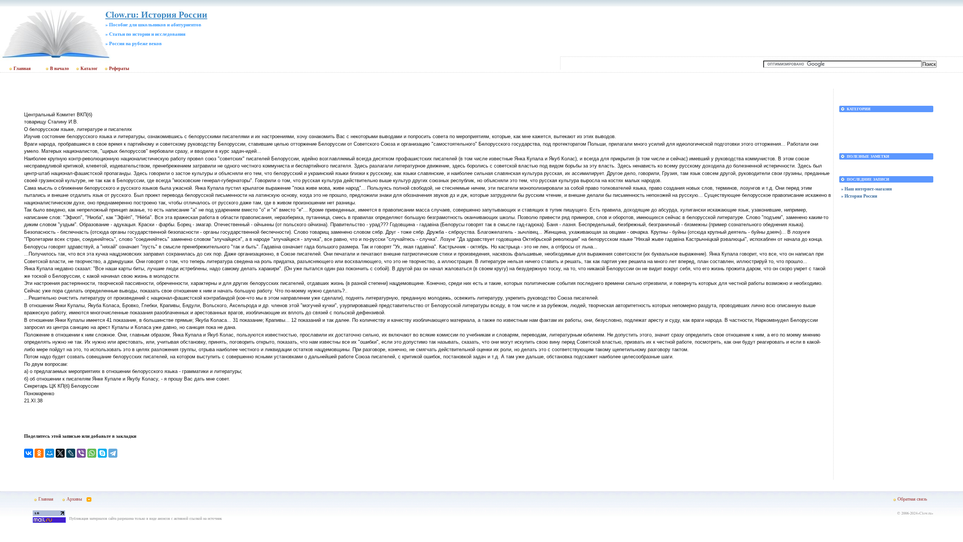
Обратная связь (912, 499)
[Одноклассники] (39, 453)
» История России (859, 196)
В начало (59, 68)
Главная (22, 68)
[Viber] (81, 453)
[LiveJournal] (70, 453)
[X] (60, 453)
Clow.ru (925, 513)
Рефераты (119, 68)
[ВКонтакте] (28, 453)
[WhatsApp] (91, 453)
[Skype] (102, 453)
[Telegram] (112, 453)
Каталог (89, 68)
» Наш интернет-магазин (866, 189)
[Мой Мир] (49, 453)
